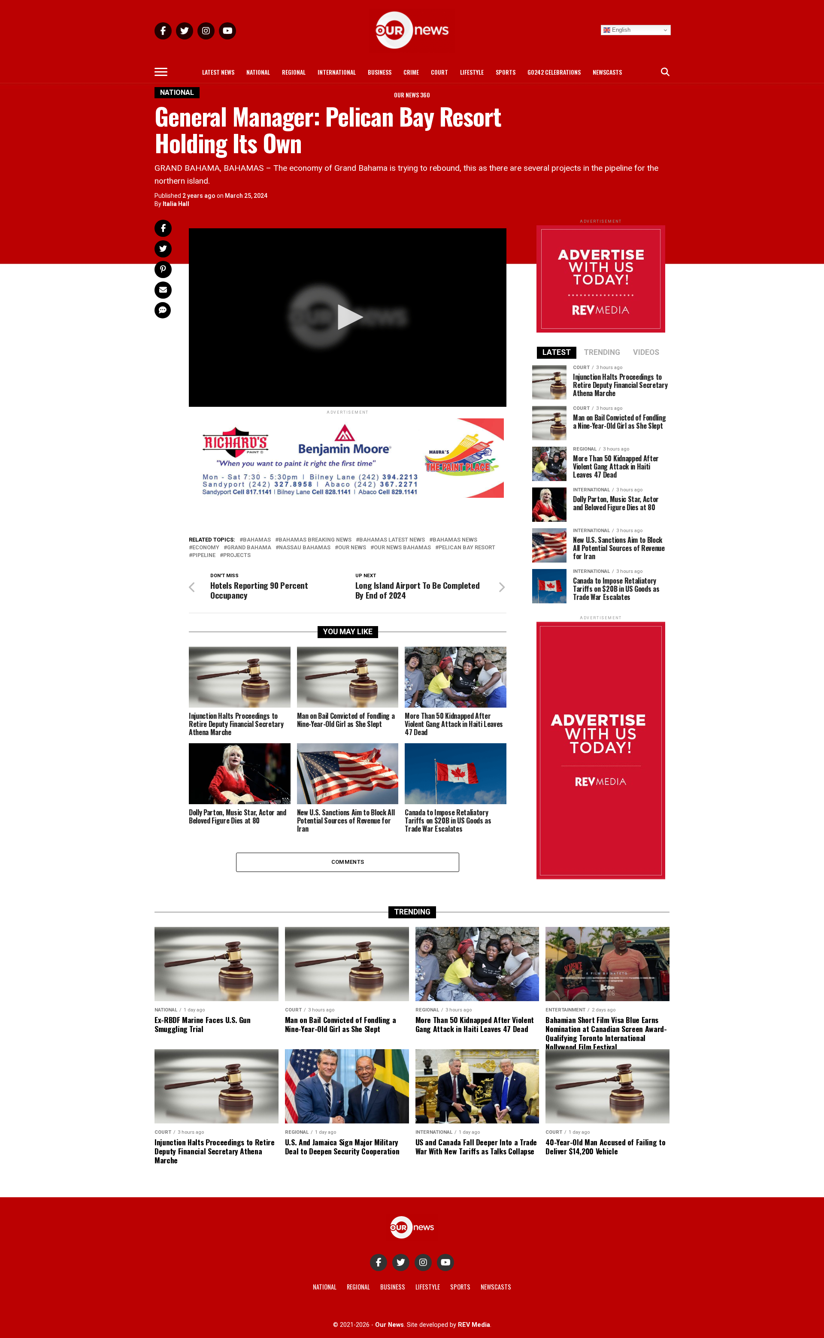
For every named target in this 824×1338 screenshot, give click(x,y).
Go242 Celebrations (554, 71)
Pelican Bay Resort (467, 548)
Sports (505, 71)
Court (439, 71)
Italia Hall (176, 203)
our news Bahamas (402, 548)
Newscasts (607, 71)
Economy (205, 548)
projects (237, 555)
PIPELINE (203, 555)
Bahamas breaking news (315, 540)
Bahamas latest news (392, 540)
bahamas (257, 540)
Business (379, 71)
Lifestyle (472, 71)
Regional (294, 71)
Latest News (218, 71)
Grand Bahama (249, 548)
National (258, 71)
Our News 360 (412, 94)
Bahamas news (455, 540)
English (620, 30)
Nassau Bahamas (304, 548)
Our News (352, 548)
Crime (411, 71)
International (337, 71)
